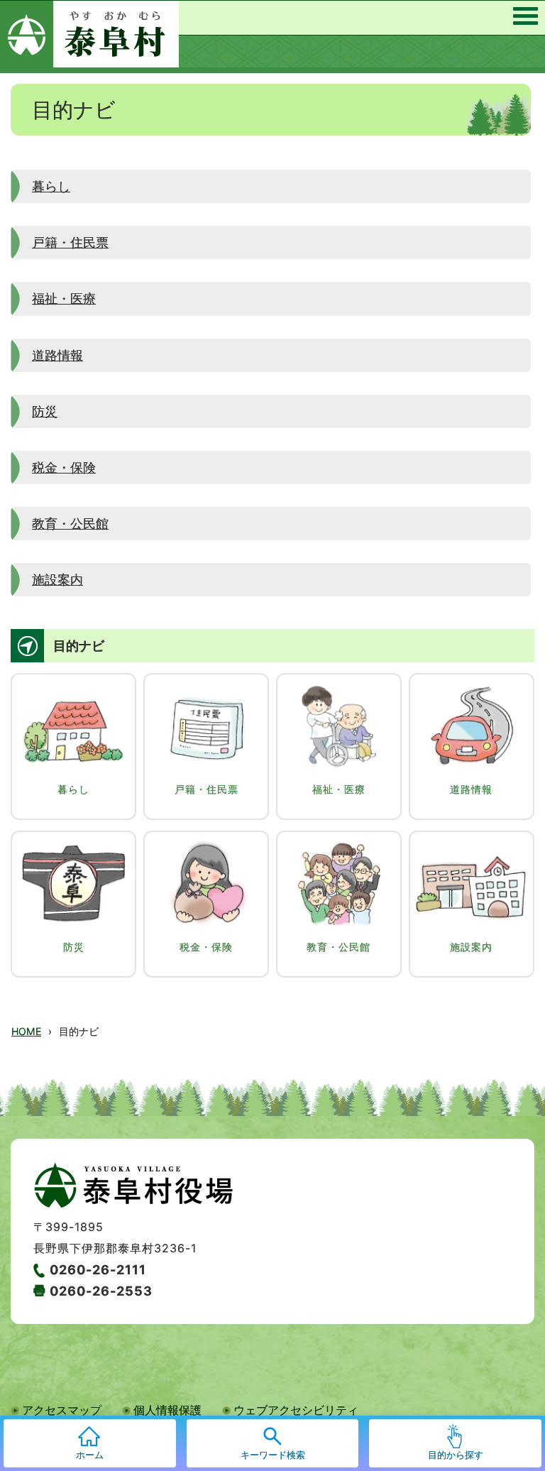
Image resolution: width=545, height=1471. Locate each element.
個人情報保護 (167, 1410)
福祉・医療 (64, 298)
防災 (44, 411)
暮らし (51, 186)
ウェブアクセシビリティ (295, 1410)
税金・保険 (64, 467)
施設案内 (57, 579)
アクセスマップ (61, 1410)
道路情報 (57, 355)
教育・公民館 (70, 523)
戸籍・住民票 (70, 242)
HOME (26, 1031)
